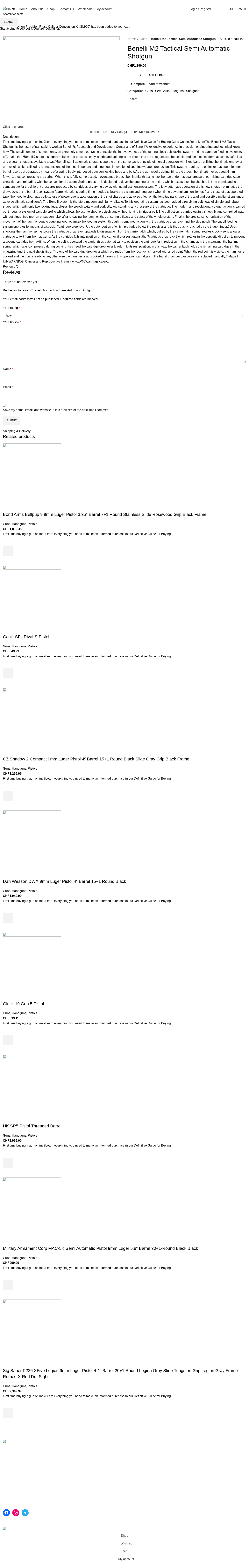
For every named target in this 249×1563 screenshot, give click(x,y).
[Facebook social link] (226, 2)
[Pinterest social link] (235, 2)
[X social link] (230, 2)
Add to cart (157, 75)
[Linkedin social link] (239, 2)
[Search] (216, 9)
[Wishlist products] (222, 9)
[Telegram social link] (244, 2)
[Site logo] (9, 9)
